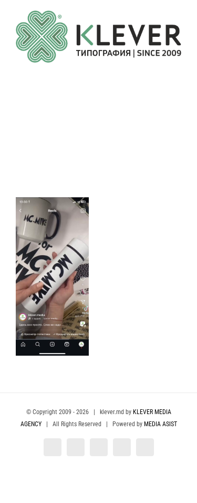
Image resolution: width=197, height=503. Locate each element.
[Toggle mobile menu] (177, 68)
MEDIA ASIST (160, 424)
